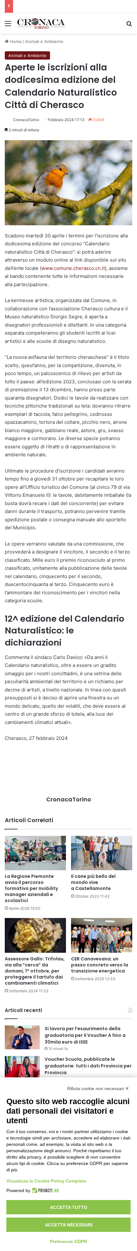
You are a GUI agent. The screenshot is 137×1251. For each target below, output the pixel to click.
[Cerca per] (129, 25)
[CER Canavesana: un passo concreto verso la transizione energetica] (101, 935)
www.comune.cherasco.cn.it (73, 268)
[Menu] (8, 25)
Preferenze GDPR (68, 1241)
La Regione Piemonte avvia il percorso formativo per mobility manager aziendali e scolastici (31, 888)
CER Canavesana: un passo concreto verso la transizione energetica (99, 965)
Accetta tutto (68, 1207)
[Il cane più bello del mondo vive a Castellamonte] (101, 853)
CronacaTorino (26, 119)
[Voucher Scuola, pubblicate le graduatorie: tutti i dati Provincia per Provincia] (22, 1068)
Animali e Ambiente (44, 41)
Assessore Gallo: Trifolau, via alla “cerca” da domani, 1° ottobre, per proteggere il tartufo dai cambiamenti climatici (35, 971)
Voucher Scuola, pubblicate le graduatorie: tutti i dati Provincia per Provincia (88, 1066)
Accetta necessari (68, 1224)
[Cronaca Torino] (41, 23)
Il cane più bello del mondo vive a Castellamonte (93, 882)
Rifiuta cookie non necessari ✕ (98, 1088)
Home (15, 41)
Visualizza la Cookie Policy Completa (46, 1180)
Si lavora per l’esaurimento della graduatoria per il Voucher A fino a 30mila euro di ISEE (85, 1035)
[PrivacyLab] (44, 1190)
